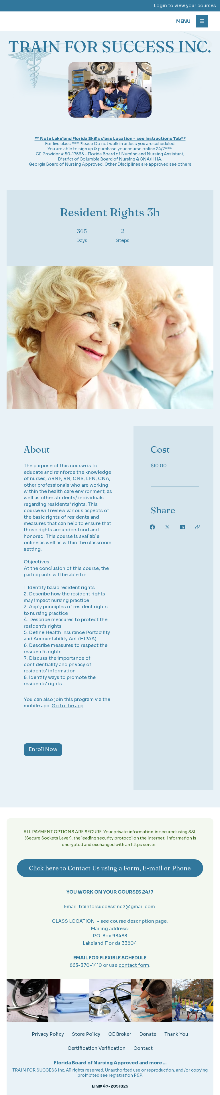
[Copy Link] (197, 527)
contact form (134, 965)
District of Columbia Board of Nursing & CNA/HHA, (110, 159)
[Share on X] (167, 527)
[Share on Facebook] (152, 527)
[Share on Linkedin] (182, 527)
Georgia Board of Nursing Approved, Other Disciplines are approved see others (110, 164)
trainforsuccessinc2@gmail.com (117, 907)
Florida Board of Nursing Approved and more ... (110, 1063)
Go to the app (67, 706)
